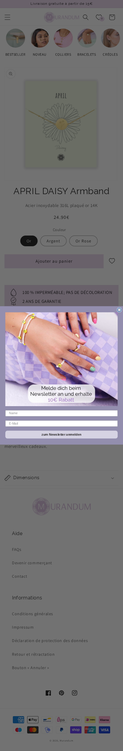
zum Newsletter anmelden (61, 435)
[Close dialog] (119, 310)
